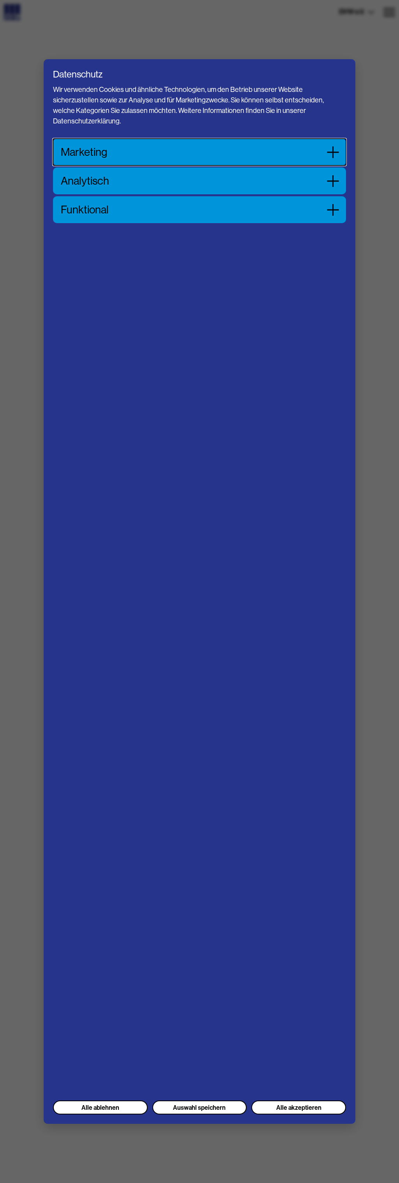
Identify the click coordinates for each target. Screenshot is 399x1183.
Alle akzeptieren (298, 1107)
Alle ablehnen (100, 1107)
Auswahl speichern (199, 1107)
